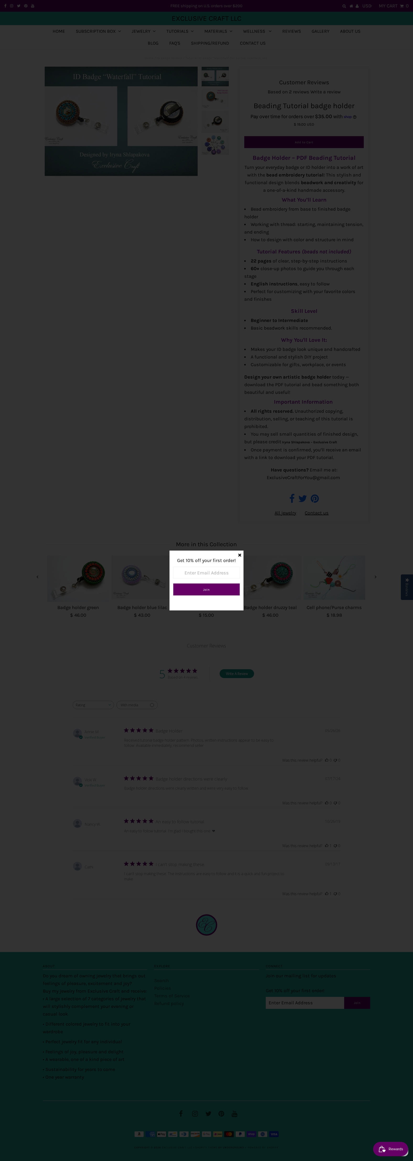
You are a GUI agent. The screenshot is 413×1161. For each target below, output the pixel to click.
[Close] (239, 554)
